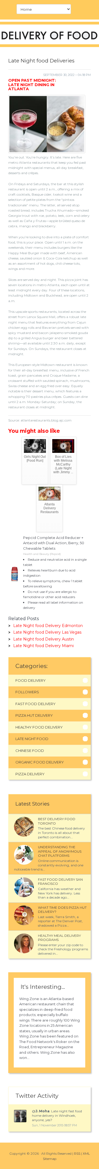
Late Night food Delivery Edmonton (48, 625)
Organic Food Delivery (39, 762)
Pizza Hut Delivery (34, 715)
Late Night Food (31, 739)
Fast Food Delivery (35, 704)
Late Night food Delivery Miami (43, 645)
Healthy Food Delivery (39, 727)
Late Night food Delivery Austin (43, 639)
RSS (77, 1153)
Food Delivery (30, 680)
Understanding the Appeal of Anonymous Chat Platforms (59, 851)
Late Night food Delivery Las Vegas (47, 632)
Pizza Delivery (30, 774)
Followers (27, 692)
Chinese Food (29, 750)
